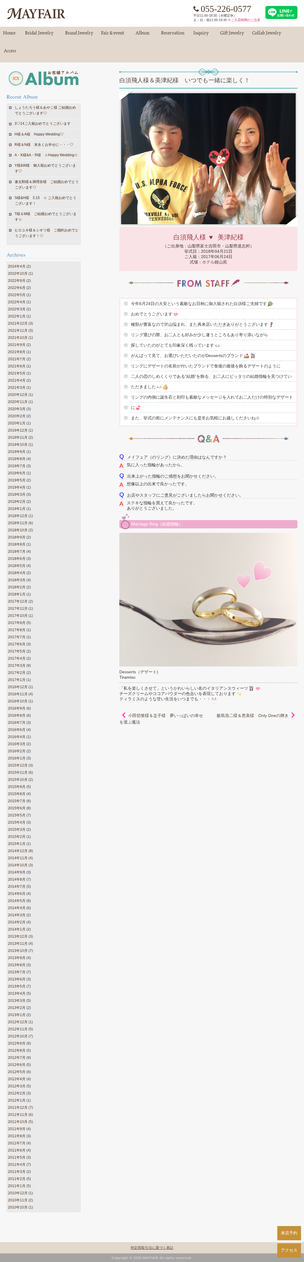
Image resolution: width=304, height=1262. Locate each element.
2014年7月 (17, 886)
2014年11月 (18, 858)
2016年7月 (17, 723)
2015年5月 (17, 815)
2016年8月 (17, 715)
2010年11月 (18, 1200)
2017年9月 (17, 623)
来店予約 (289, 1233)
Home (9, 35)
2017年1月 (17, 680)
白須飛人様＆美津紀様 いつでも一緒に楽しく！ (184, 80)
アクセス (289, 1250)
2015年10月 (18, 780)
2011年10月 (18, 1122)
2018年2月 (17, 587)
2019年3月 (17, 494)
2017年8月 (17, 630)
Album (142, 35)
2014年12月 (18, 851)
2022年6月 (17, 288)
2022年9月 (17, 281)
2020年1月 (17, 423)
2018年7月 (17, 551)
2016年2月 (17, 751)
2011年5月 (17, 1157)
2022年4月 (17, 302)
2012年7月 (17, 1058)
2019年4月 (17, 487)
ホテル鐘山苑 (214, 262)
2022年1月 (17, 316)
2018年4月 (17, 573)
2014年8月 (17, 879)
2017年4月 (17, 658)
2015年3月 (17, 829)
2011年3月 (17, 1172)
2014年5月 (17, 901)
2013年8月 (17, 965)
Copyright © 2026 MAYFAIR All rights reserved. (152, 1258)
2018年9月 (17, 537)
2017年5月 (17, 651)
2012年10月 (18, 1036)
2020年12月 (18, 395)
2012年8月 (17, 1050)
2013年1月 (17, 1015)
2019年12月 (18, 430)
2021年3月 (17, 388)
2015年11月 (18, 772)
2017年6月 (17, 644)
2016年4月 (17, 737)
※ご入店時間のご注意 (244, 20)
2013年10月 (18, 951)
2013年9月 (17, 958)
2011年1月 (17, 1186)
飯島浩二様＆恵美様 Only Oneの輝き (253, 715)
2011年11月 (18, 1115)
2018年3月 (17, 580)
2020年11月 (18, 402)
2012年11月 (18, 1029)
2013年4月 (17, 993)
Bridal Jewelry (39, 35)
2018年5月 (17, 566)
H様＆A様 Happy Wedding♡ (39, 134)
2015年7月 (17, 801)
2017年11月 (18, 608)
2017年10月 (18, 616)
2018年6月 (17, 559)
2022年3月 (17, 309)
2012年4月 (17, 1079)
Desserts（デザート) (138, 671)
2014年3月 (17, 915)
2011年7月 (17, 1143)
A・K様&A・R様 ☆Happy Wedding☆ (46, 155)
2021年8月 (17, 352)
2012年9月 (17, 1043)
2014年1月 (17, 929)
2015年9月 (17, 787)
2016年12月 (18, 687)
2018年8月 (17, 544)
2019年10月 (18, 445)
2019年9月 (17, 452)
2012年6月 (17, 1065)
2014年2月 (17, 922)
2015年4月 (17, 822)
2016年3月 (17, 744)
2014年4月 (17, 908)
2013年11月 (18, 944)
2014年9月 (17, 872)
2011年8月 (17, 1136)
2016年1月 (17, 758)
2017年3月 (17, 666)
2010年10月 (18, 1207)
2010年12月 (18, 1193)
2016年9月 (17, 708)
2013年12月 (18, 936)
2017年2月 (17, 673)
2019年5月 (17, 480)
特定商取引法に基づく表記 (152, 1248)
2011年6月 (17, 1150)
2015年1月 (17, 844)
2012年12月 (18, 1022)
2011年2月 (17, 1179)
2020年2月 (17, 416)
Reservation (172, 35)
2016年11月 (18, 694)
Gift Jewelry (232, 35)
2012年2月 (17, 1093)
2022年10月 (18, 273)
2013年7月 (17, 972)
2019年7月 (17, 466)
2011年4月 (17, 1165)
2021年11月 (18, 330)
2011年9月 (17, 1129)
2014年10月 (18, 865)
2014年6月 (17, 894)
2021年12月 (18, 323)
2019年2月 (17, 502)
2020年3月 (17, 409)
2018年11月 (18, 523)
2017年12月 (18, 601)
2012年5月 (17, 1072)
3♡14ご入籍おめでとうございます (43, 123)
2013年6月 (17, 979)
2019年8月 (17, 459)
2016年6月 (17, 730)
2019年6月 (17, 473)
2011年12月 (18, 1107)
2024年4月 (17, 266)
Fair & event (112, 35)
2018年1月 (17, 594)
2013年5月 (17, 986)
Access (10, 53)
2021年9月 (17, 345)
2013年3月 (17, 1001)
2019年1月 (17, 509)
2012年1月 (17, 1100)
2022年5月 (17, 295)
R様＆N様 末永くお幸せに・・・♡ (44, 145)
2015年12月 (18, 765)
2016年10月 (18, 701)
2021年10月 (18, 338)
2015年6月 (17, 808)
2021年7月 (17, 359)
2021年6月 (17, 366)
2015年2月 (17, 837)
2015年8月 (17, 794)
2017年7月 (17, 637)
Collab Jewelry (266, 35)
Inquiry (201, 35)
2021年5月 (17, 373)
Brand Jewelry (79, 35)
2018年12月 (18, 516)
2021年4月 (17, 380)
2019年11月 (18, 437)
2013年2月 (17, 1008)
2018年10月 (18, 530)
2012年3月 (17, 1086)
